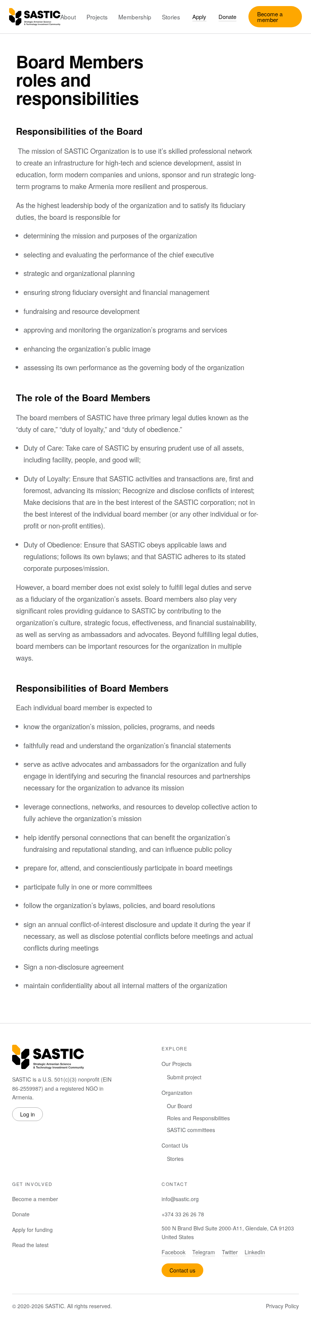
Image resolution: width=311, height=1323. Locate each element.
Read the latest (30, 1245)
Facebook (173, 1252)
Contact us (182, 1270)
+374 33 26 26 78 (183, 1214)
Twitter (230, 1252)
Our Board (179, 1106)
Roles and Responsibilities (198, 1118)
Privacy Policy (282, 1306)
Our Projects (177, 1064)
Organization (177, 1092)
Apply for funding (32, 1229)
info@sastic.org (180, 1199)
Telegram (203, 1252)
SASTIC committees (191, 1130)
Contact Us (175, 1145)
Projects (97, 17)
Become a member (270, 17)
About (68, 17)
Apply (199, 16)
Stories (171, 17)
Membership (134, 17)
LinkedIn (255, 1252)
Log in (27, 1114)
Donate (227, 16)
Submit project (184, 1077)
